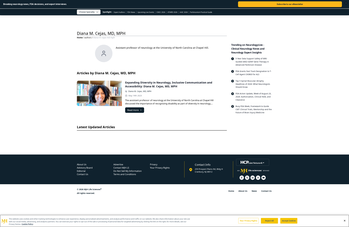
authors (87, 37)
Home (80, 37)
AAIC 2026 (184, 12)
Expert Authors (119, 12)
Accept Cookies (289, 220)
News (254, 191)
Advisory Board (85, 167)
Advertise (118, 164)
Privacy (153, 164)
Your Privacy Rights (160, 167)
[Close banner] (346, 3)
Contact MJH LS (121, 167)
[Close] (345, 221)
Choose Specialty (86, 12)
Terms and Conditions (124, 174)
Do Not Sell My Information (127, 171)
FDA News (131, 12)
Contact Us (82, 174)
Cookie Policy (27, 224)
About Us (81, 164)
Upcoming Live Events (145, 12)
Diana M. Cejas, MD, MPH (139, 91)
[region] (174, 221)
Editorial (81, 171)
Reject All (269, 220)
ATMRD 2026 (172, 12)
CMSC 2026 (160, 12)
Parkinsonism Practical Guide (201, 12)
